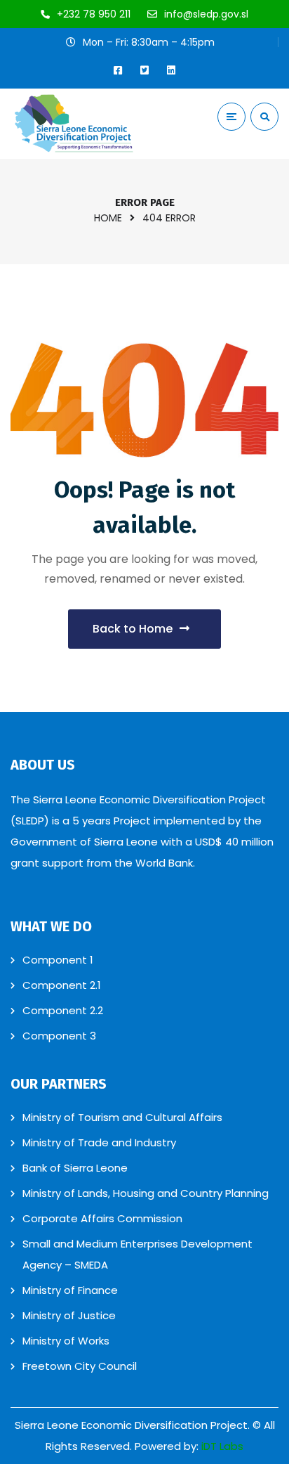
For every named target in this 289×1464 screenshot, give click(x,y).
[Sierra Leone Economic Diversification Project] (74, 124)
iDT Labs (222, 1446)
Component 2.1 (61, 985)
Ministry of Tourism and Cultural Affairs (122, 1117)
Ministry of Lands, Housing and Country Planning (145, 1193)
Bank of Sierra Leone (75, 1167)
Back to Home (133, 629)
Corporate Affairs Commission (102, 1218)
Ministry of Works (65, 1340)
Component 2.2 (62, 1010)
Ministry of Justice (69, 1315)
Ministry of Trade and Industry (99, 1142)
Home (108, 218)
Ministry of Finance (70, 1290)
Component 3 (59, 1035)
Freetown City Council (79, 1366)
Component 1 (57, 959)
